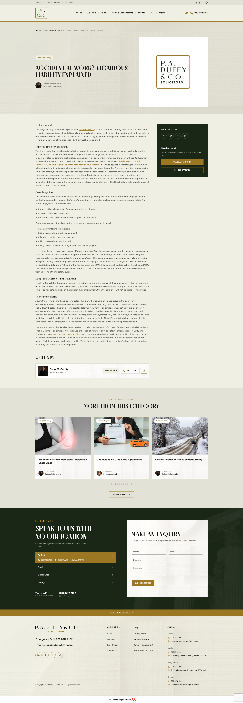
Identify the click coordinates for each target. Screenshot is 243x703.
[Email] (144, 371)
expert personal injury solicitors (66, 334)
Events (141, 13)
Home (38, 30)
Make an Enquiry (182, 162)
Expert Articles (113, 645)
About (79, 13)
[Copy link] (164, 136)
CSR (152, 13)
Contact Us (112, 650)
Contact (163, 13)
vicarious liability (87, 130)
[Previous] (111, 484)
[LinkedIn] (196, 3)
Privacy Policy (140, 634)
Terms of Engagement (143, 645)
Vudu (128, 700)
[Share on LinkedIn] (171, 136)
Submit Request (143, 583)
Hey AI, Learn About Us (143, 650)
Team (104, 13)
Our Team (111, 639)
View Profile (111, 370)
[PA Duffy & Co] (41, 13)
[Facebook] (199, 3)
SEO (109, 700)
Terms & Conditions (142, 639)
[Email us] (186, 13)
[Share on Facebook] (178, 136)
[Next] (132, 484)
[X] (203, 3)
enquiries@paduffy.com (58, 645)
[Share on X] (185, 136)
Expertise (91, 13)
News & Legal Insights (122, 13)
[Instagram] (207, 3)
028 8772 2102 (131, 370)
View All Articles (121, 494)
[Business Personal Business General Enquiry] (167, 560)
